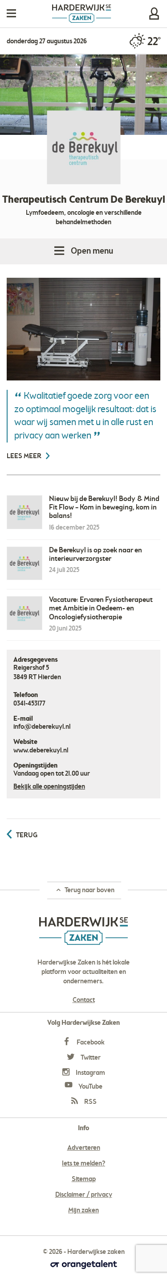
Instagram (89, 1073)
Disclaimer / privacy (83, 1194)
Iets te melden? (83, 1163)
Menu (11, 13)
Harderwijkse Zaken (81, 13)
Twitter (90, 1057)
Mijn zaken (154, 13)
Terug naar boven (88, 890)
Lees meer (25, 456)
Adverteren (83, 1148)
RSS (90, 1102)
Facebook (90, 1042)
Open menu (92, 251)
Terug (26, 835)
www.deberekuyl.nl (40, 750)
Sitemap (84, 1179)
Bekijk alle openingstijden (49, 786)
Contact (84, 1000)
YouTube (89, 1086)
